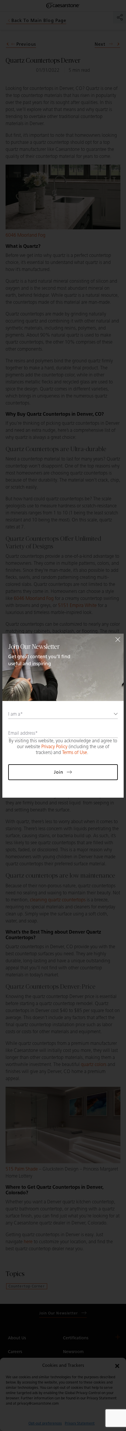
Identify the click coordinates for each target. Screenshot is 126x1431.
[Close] (118, 639)
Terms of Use (74, 752)
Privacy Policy (54, 746)
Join (58, 772)
